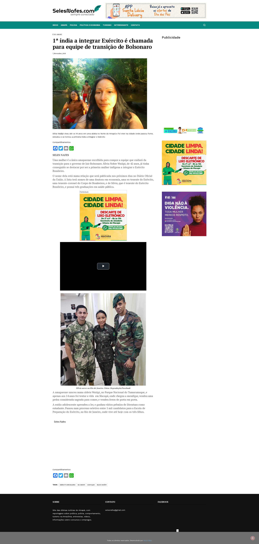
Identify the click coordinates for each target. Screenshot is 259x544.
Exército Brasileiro (67, 485)
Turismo (107, 25)
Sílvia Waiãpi (102, 485)
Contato (135, 25)
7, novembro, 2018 (59, 53)
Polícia (73, 25)
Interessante (121, 25)
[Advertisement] (103, 447)
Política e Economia (90, 25)
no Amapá (81, 485)
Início (55, 25)
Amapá (64, 25)
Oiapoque (91, 485)
